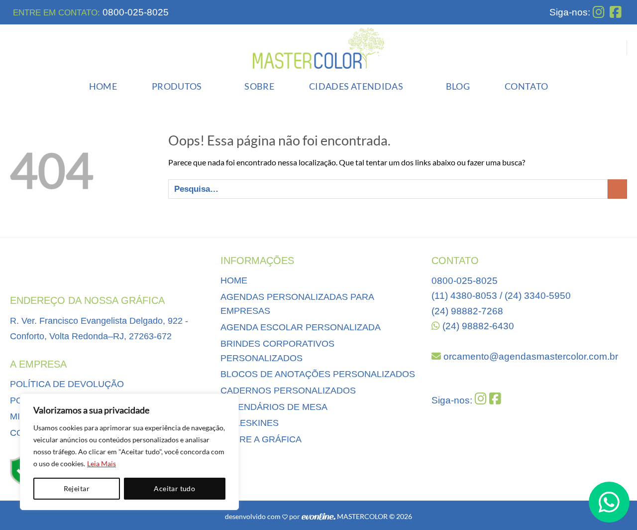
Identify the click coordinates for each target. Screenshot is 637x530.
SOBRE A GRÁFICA (261, 439)
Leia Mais (101, 463)
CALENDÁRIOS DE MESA (273, 407)
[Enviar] (617, 189)
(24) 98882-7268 (467, 311)
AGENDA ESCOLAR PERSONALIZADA (300, 327)
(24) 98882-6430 (477, 326)
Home (103, 86)
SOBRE (259, 86)
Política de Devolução (67, 384)
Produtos (177, 86)
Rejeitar (77, 488)
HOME (233, 280)
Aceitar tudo (174, 488)
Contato (526, 86)
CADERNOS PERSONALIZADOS (288, 391)
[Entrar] (613, 48)
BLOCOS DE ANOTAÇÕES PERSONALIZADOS (317, 374)
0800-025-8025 (134, 12)
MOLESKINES (249, 423)
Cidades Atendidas (356, 86)
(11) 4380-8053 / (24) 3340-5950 (501, 295)
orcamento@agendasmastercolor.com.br (529, 356)
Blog (458, 86)
